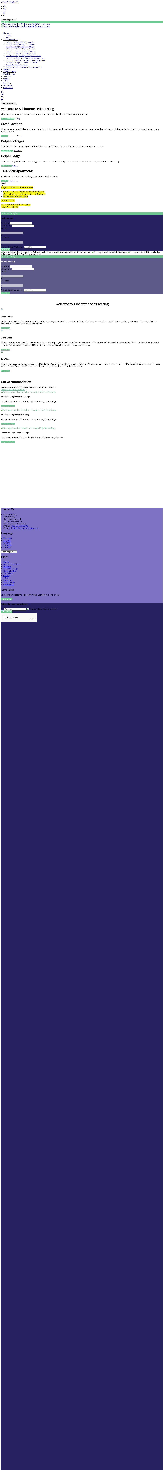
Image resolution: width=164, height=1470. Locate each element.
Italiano (6, 547)
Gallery (17, 119)
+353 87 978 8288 (9, 2)
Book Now (18, 151)
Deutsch (7, 538)
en (4, 8)
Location (4, 136)
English (6, 540)
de (4, 6)
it (4, 15)
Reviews (7, 566)
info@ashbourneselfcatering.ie (24, 528)
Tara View (4, 181)
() (12, 247)
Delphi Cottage (7, 151)
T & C (5, 578)
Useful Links (9, 582)
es (4, 11)
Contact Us (13, 181)
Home (6, 562)
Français (7, 545)
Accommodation (7, 119)
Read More (5, 328)
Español (7, 543)
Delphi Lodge (6, 166)
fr (4, 13)
